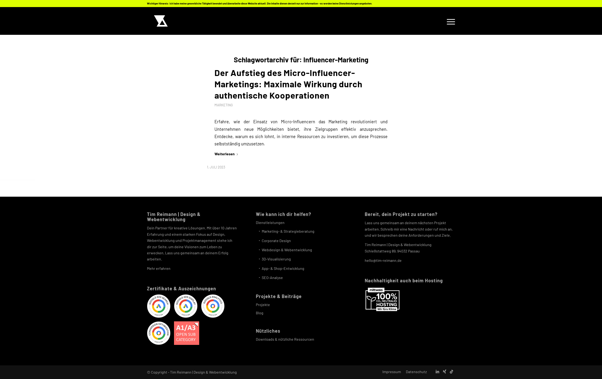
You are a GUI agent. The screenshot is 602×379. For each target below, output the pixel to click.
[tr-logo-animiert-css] (161, 21)
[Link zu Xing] (444, 371)
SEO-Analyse (272, 277)
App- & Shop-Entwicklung (283, 268)
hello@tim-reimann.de (383, 260)
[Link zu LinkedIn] (437, 371)
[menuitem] (449, 21)
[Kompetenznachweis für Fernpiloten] (186, 334)
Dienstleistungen (270, 222)
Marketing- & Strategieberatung (288, 231)
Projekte (263, 304)
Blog (259, 313)
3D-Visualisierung (276, 259)
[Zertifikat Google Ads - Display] (186, 306)
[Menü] (449, 21)
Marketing (223, 105)
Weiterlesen (224, 154)
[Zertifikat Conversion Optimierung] (158, 334)
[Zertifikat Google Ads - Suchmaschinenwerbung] (158, 306)
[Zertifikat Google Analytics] (213, 306)
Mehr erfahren (158, 268)
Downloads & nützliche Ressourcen (285, 339)
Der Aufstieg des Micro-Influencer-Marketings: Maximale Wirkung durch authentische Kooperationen (288, 83)
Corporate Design (276, 240)
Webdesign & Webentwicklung (287, 249)
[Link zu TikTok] (451, 371)
